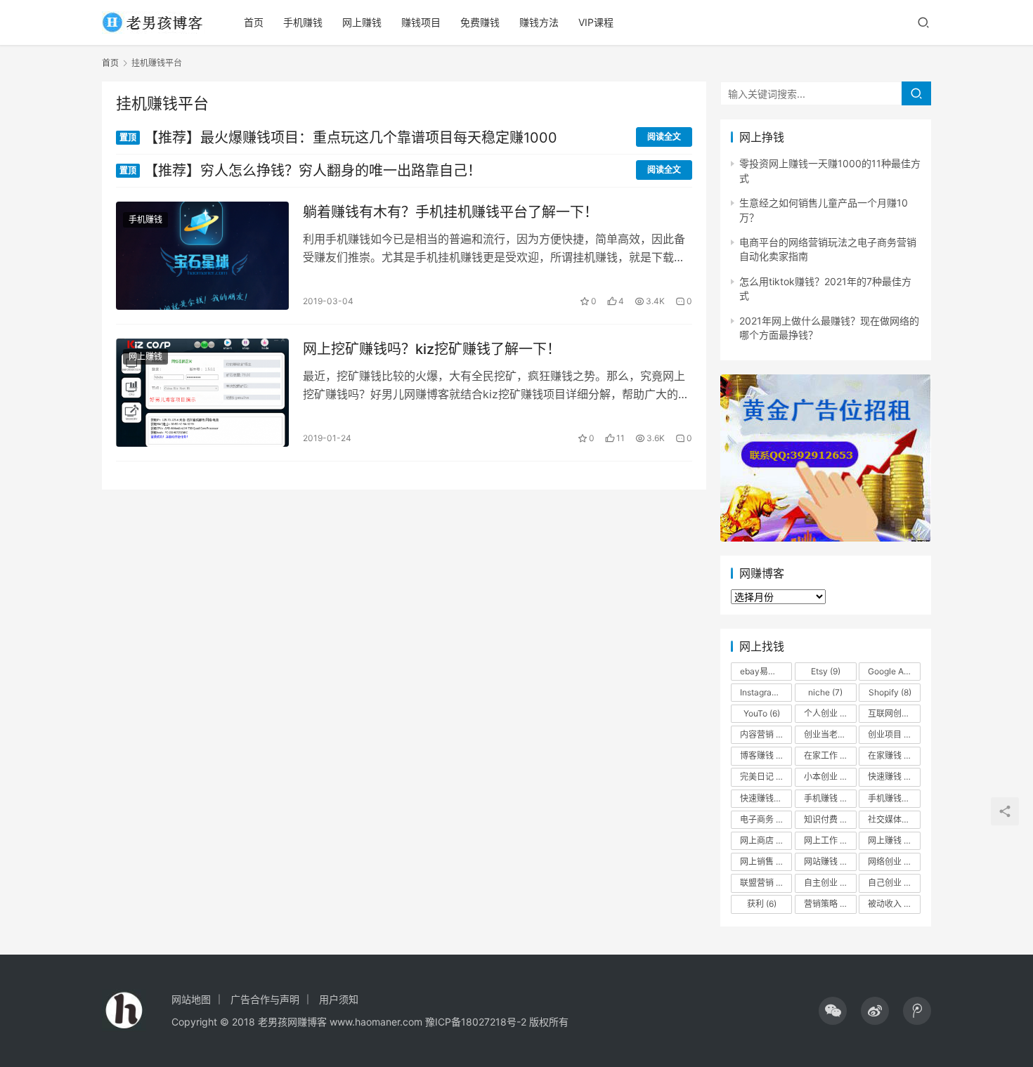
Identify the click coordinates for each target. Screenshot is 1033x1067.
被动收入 (893, 903)
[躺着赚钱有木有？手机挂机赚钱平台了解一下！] (202, 256)
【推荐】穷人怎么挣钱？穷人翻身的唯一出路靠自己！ (300, 170)
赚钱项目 (421, 22)
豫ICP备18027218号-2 (474, 1022)
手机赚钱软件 (894, 798)
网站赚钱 (829, 861)
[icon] (833, 1011)
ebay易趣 (764, 671)
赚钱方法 (539, 22)
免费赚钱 (480, 22)
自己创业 (891, 882)
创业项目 (893, 734)
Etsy (825, 671)
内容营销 (763, 734)
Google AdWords (894, 671)
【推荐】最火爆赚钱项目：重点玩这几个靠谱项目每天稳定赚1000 (338, 137)
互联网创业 (894, 713)
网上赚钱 (362, 22)
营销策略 (829, 903)
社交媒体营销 (894, 819)
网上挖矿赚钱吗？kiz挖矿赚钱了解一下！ (432, 349)
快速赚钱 (893, 776)
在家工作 (829, 755)
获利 (762, 903)
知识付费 (827, 819)
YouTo (761, 713)
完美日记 (763, 776)
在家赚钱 (893, 755)
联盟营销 (765, 882)
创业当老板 (830, 734)
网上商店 (765, 840)
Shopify (890, 692)
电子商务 (765, 819)
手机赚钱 (303, 22)
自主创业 (829, 882)
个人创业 (827, 713)
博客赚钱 (765, 755)
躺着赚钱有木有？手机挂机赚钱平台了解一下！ (450, 212)
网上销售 (763, 861)
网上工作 (827, 840)
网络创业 (891, 861)
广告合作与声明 (264, 999)
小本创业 (827, 776)
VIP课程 (595, 22)
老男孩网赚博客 (292, 1022)
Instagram (765, 692)
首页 (254, 22)
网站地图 (191, 999)
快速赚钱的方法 (766, 798)
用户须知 (338, 999)
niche (825, 692)
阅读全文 (664, 136)
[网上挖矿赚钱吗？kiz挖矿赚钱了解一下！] (202, 393)
